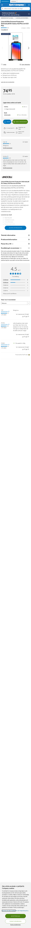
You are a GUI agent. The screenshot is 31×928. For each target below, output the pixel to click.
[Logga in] (25, 5)
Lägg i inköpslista (26, 64)
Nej (26, 316)
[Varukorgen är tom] (29, 5)
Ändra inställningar (15, 924)
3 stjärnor (5, 285)
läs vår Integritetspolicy (22, 910)
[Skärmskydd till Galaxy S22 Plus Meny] (15, 18)
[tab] (5, 1)
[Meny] (2, 5)
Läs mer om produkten (7, 82)
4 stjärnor (5, 282)
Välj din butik (7, 115)
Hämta (9, 121)
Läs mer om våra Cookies (8, 910)
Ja (22, 316)
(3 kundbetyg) (4, 29)
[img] (28, 48)
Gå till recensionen (7, 148)
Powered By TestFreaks (21, 354)
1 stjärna (5, 290)
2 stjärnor (5, 288)
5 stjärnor (5, 279)
